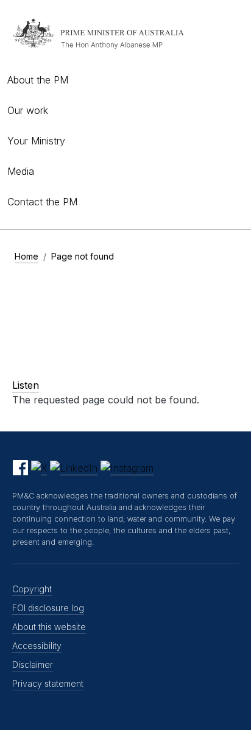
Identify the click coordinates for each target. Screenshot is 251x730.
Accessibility (37, 645)
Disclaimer (32, 664)
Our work (27, 110)
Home (26, 256)
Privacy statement (47, 683)
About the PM (37, 80)
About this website (49, 627)
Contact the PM (42, 202)
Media (20, 171)
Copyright (32, 589)
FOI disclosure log (48, 608)
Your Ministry (36, 141)
